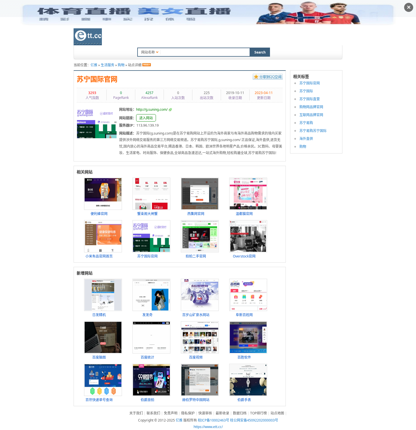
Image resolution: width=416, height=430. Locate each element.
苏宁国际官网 (97, 79)
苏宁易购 (306, 122)
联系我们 (269, 37)
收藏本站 (245, 37)
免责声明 (170, 413)
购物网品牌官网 (311, 107)
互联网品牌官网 (311, 114)
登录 (328, 36)
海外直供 (306, 138)
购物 (121, 65)
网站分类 (145, 37)
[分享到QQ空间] (268, 77)
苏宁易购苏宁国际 (313, 130)
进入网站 (146, 118)
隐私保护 (188, 413)
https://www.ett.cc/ (208, 426)
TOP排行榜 (219, 37)
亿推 (94, 65)
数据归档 (193, 37)
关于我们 (136, 413)
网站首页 (121, 37)
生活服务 (107, 65)
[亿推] (88, 36)
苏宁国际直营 (309, 99)
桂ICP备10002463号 (213, 420)
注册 (339, 36)
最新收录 (222, 413)
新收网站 (169, 37)
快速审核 (205, 413)
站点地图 (277, 413)
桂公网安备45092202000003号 (254, 420)
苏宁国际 (306, 91)
